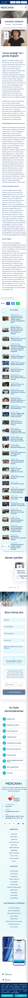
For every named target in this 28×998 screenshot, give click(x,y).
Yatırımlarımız (14, 876)
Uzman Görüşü (14, 855)
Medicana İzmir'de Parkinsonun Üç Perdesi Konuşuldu (17, 512)
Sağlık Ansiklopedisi (14, 847)
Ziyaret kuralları (14, 884)
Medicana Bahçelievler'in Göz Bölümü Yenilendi (18, 357)
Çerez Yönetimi (14, 927)
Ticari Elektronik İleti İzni (14, 924)
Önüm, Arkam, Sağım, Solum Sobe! (17, 498)
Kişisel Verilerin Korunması (14, 913)
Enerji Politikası (14, 898)
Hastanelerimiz (14, 837)
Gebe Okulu (14, 892)
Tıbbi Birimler (14, 839)
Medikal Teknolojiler (14, 853)
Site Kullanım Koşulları (14, 908)
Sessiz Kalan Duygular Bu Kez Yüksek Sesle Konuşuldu (18, 454)
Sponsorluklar (14, 895)
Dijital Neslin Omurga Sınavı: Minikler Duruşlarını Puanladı (18, 377)
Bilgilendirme (18, 671)
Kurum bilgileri (14, 882)
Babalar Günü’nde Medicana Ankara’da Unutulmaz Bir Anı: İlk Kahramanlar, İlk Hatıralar (17, 331)
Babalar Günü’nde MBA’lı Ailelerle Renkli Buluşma (18, 363)
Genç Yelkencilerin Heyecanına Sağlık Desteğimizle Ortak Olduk (18, 431)
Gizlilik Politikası (14, 918)
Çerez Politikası (15, 992)
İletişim (14, 861)
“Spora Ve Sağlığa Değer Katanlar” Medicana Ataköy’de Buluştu (18, 415)
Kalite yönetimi (14, 890)
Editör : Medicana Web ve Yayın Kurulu (8, 299)
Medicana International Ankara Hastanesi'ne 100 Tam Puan (7, 572)
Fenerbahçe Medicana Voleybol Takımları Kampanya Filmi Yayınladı (17, 547)
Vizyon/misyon (14, 873)
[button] (10, 587)
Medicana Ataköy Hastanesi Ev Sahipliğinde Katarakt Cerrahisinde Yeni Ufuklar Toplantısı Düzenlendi (18, 348)
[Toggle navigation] (25, 7)
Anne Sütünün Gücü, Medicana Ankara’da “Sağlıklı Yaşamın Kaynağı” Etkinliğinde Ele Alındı (18, 319)
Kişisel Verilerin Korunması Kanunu (15, 670)
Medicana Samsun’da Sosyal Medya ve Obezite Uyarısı (18, 392)
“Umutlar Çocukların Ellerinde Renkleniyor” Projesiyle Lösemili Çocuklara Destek (17, 529)
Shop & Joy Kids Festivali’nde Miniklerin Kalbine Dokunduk (17, 520)
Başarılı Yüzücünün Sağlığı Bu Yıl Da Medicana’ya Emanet (17, 470)
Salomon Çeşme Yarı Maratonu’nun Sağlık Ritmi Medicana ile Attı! (17, 439)
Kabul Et (21, 995)
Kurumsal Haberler (17, 24)
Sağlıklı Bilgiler (14, 850)
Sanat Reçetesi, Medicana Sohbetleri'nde (18, 446)
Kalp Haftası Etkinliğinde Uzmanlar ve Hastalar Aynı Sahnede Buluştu (18, 491)
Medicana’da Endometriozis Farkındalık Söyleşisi (18, 538)
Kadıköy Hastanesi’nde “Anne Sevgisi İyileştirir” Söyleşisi (17, 462)
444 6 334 (4, 3)
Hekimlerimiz (14, 845)
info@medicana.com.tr (12, 811)
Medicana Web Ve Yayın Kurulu (14, 921)
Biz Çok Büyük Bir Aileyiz (17, 484)
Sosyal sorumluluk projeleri (14, 887)
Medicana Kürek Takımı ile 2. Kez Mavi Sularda (18, 339)
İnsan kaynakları (14, 871)
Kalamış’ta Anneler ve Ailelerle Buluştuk (17, 370)
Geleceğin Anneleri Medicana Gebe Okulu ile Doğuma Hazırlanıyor (18, 400)
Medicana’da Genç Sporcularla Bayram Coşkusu (16, 423)
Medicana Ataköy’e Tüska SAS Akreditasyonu (18, 407)
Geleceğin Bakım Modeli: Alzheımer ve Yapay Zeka (18, 504)
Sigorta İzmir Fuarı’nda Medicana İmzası (17, 385)
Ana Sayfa (8, 24)
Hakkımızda (14, 834)
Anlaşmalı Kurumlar (14, 842)
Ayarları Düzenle (7, 995)
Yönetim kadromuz (14, 879)
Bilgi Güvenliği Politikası (14, 910)
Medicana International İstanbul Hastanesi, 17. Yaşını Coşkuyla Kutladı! (22, 572)
